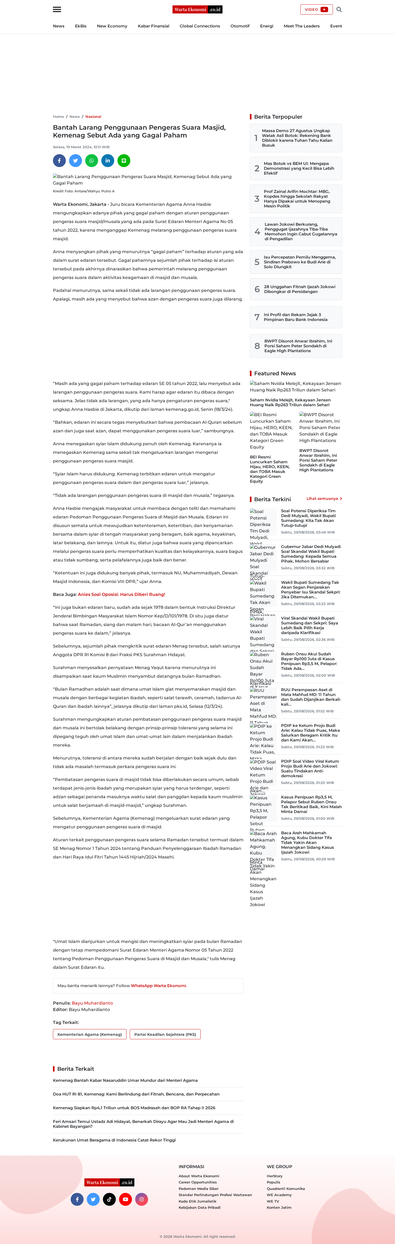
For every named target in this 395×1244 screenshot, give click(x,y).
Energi (266, 26)
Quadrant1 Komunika (286, 1188)
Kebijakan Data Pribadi (200, 1207)
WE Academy (279, 1195)
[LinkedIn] (107, 160)
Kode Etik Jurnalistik (197, 1201)
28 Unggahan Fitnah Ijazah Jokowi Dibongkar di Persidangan (299, 289)
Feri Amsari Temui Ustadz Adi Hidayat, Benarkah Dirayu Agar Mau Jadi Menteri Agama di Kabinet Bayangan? (143, 1124)
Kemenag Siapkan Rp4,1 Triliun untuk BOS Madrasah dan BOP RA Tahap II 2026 (134, 1107)
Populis (273, 1182)
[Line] (123, 160)
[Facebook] (59, 160)
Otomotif (240, 26)
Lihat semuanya (322, 498)
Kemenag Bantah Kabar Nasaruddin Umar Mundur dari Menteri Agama (125, 1080)
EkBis (81, 26)
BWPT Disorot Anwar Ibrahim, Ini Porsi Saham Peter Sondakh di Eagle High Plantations (298, 345)
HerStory (275, 1176)
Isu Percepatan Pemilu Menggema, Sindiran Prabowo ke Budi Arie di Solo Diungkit (300, 262)
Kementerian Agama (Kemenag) (90, 1034)
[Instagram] (141, 1199)
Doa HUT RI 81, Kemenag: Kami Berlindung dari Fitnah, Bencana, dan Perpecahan (136, 1094)
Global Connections (200, 26)
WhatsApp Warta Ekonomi (158, 985)
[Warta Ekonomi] (197, 9)
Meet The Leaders (302, 26)
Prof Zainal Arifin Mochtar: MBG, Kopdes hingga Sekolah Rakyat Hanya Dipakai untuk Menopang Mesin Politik (297, 198)
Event (336, 26)
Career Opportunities (198, 1182)
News (58, 26)
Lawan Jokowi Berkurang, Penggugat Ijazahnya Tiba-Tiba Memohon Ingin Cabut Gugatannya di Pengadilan (301, 231)
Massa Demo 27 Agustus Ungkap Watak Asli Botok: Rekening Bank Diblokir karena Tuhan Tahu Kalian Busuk (297, 138)
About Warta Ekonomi (199, 1176)
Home (58, 116)
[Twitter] (75, 160)
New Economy (112, 26)
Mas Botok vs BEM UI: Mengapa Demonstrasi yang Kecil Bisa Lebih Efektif (299, 168)
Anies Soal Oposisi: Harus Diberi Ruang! (121, 594)
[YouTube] (125, 1199)
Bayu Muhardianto (92, 1003)
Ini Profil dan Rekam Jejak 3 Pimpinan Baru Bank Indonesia (296, 317)
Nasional (93, 116)
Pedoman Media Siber (198, 1188)
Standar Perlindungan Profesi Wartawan (215, 1195)
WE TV (273, 1201)
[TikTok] (109, 1199)
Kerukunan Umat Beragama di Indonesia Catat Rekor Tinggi (114, 1140)
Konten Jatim (279, 1207)
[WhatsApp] (91, 160)
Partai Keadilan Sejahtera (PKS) (165, 1034)
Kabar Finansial (153, 26)
